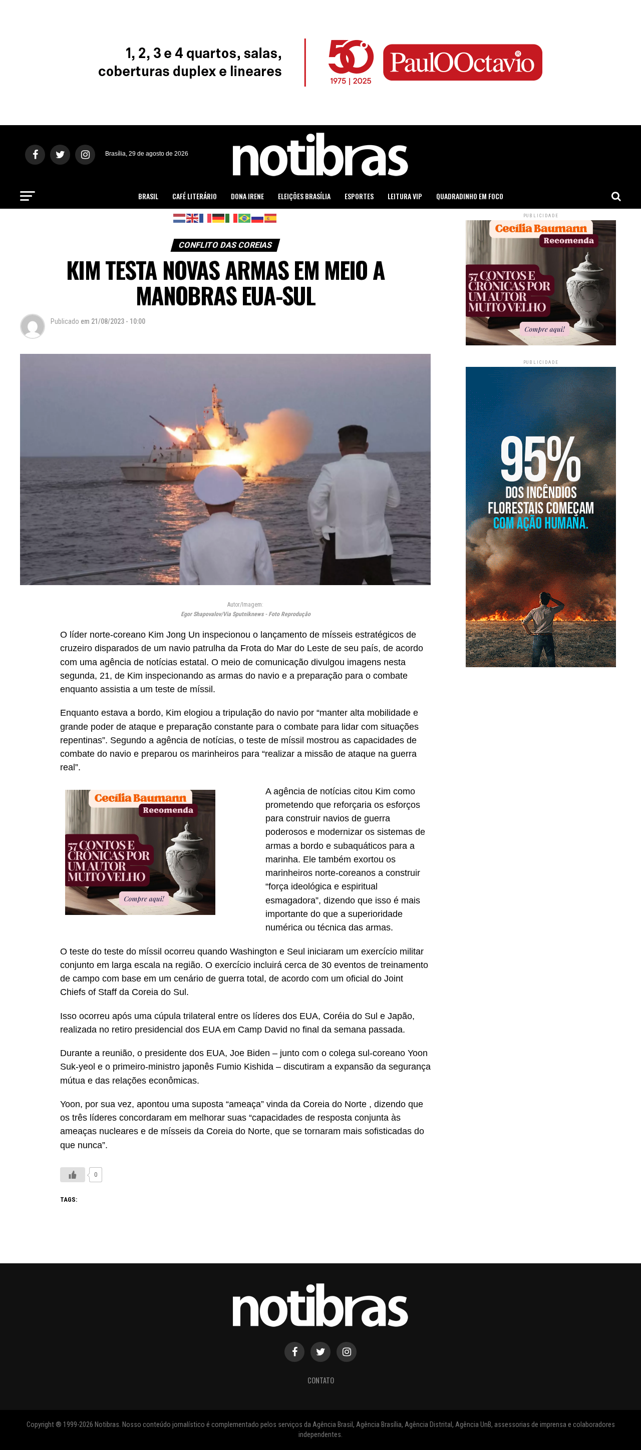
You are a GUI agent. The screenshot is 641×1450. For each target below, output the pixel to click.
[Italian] (231, 217)
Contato (320, 1380)
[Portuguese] (244, 217)
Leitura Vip (405, 196)
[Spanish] (270, 217)
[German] (218, 217)
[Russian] (257, 217)
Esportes (359, 196)
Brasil (148, 196)
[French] (205, 217)
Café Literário (194, 196)
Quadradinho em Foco (469, 196)
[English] (192, 217)
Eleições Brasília (304, 196)
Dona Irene (247, 196)
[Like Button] (72, 1174)
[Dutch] (179, 217)
